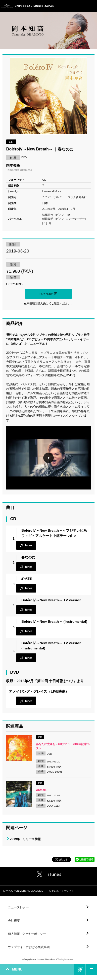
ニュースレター (18, 907)
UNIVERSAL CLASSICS (29, 890)
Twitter (39, 874)
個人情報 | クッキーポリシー (27, 934)
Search (80, 6)
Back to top (91, 969)
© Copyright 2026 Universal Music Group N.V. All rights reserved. (48, 959)
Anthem (41, 789)
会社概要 (14, 920)
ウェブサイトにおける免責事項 (29, 947)
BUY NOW (80, 969)
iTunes (26, 545)
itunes (54, 874)
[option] (48, 96)
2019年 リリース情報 (25, 839)
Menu (91, 6)
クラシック (67, 890)
